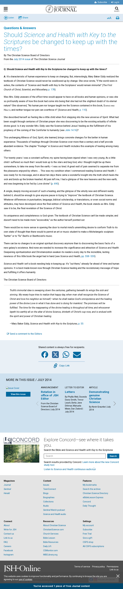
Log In (116, 2)
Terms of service (82, 566)
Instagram (9, 554)
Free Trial (87, 534)
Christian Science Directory (95, 493)
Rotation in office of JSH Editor (49, 395)
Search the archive (91, 489)
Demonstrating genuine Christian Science (99, 397)
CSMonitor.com (50, 550)
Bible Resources (50, 542)
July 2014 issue (22, 59)
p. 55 (80, 323)
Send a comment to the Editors (25, 333)
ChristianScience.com (53, 529)
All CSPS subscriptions (93, 546)
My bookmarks (90, 485)
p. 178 (51, 89)
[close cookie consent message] (118, 576)
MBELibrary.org (50, 554)
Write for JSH (10, 529)
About (7, 525)
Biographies (48, 497)
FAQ (6, 542)
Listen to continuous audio (68, 469)
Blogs (45, 493)
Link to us (8, 538)
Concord (87, 501)
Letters (70, 392)
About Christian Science (54, 525)
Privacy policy (98, 566)
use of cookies (25, 579)
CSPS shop (88, 542)
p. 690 (55, 183)
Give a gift (87, 538)
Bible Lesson (49, 538)
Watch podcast (54, 510)
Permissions (112, 566)
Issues (46, 485)
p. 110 (83, 109)
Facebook (8, 550)
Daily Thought (89, 506)
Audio (46, 506)
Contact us (9, 534)
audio (54, 514)
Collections (48, 501)
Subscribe (102, 2)
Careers (7, 546)
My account (88, 525)
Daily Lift (47, 546)
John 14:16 (71, 130)
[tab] (22, 481)
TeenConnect (49, 489)
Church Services (50, 534)
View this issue (18, 394)
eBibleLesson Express (93, 497)
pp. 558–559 (88, 256)
